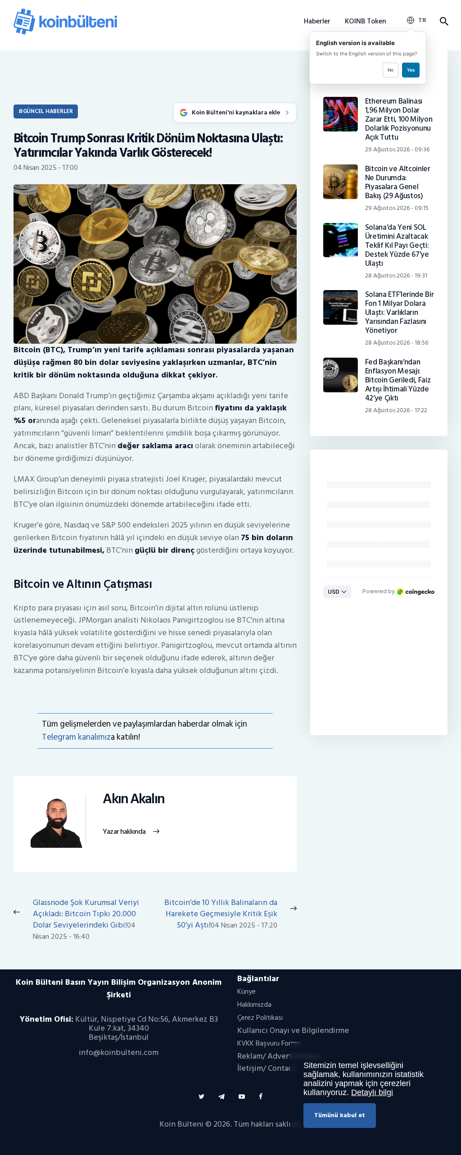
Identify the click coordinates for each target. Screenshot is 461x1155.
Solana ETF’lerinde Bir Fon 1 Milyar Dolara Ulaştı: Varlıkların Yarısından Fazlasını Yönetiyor (399, 312)
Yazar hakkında (124, 832)
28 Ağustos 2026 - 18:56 (396, 342)
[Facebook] (260, 1096)
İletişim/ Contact (266, 1068)
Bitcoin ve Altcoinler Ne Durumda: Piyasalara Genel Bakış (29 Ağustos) (397, 182)
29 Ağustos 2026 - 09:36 (397, 149)
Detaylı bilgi (372, 1092)
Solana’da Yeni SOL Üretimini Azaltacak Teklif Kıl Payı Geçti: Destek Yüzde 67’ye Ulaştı (397, 245)
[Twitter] (201, 1096)
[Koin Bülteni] (65, 11)
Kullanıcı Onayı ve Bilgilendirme (293, 1030)
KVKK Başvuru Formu (268, 1043)
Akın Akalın (133, 799)
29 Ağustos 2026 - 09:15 (397, 208)
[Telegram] (221, 1096)
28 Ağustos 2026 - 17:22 (396, 410)
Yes (411, 70)
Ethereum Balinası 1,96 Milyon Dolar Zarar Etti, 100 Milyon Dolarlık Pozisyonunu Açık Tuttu (399, 119)
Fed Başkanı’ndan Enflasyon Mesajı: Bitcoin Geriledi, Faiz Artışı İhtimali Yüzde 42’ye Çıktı (398, 380)
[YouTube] (242, 1096)
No (390, 70)
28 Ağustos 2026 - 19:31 (396, 275)
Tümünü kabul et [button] (339, 1115)
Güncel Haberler (48, 111)
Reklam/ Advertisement (278, 1056)
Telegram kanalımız (76, 737)
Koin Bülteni (181, 1124)
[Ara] (443, 22)
